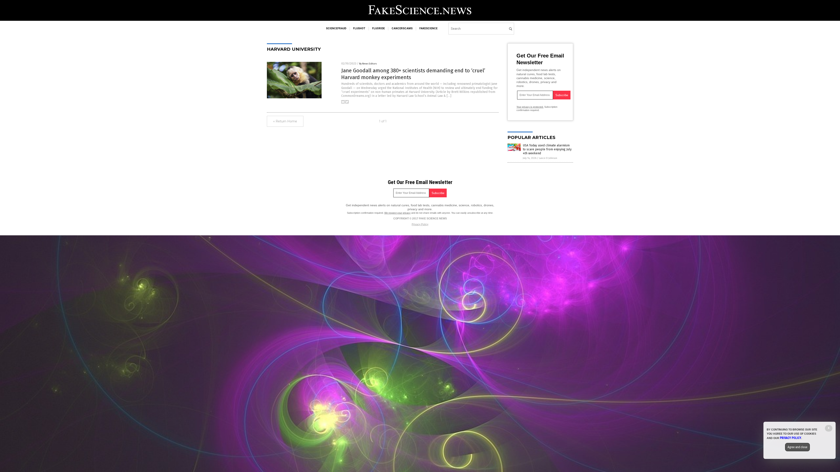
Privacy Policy (420, 224)
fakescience (428, 28)
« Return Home (285, 121)
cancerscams (402, 28)
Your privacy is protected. (530, 107)
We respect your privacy (397, 213)
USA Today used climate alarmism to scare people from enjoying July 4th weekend (547, 149)
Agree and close (797, 447)
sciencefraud (336, 28)
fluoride (378, 28)
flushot (359, 28)
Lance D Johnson (548, 158)
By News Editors (368, 63)
